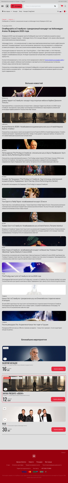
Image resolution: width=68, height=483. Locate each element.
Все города (7, 11)
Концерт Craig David (28, 11)
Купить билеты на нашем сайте (54, 60)
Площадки (39, 462)
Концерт (15, 11)
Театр (20, 11)
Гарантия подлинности (24, 468)
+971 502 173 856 (62, 1)
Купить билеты (58, 369)
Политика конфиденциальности (52, 465)
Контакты (36, 468)
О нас (8, 465)
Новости (31, 462)
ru (58, 11)
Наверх (63, 452)
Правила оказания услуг (33, 465)
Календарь (18, 6)
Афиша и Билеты (21, 462)
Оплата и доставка (17, 465)
